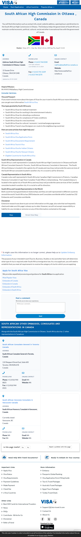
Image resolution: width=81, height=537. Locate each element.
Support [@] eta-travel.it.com (53, 507)
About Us (46, 515)
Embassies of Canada (10, 281)
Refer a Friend (8, 522)
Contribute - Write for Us (13, 515)
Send (40, 316)
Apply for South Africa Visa (15, 270)
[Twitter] (49, 519)
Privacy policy (43, 535)
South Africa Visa (31, 102)
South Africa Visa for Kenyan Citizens (19, 152)
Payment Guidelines (11, 481)
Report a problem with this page (59, 447)
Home (5, 7)
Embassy (45, 470)
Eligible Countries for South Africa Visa (20, 156)
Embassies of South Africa (12, 287)
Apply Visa (7, 470)
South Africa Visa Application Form (18, 137)
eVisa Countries (32, 7)
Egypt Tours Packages (50, 489)
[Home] (9, 2)
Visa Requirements (10, 478)
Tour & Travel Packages (51, 481)
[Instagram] (55, 519)
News (5, 508)
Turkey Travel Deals (49, 493)
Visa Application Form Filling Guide (55, 478)
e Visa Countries (9, 493)
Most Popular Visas (9, 278)
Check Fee (7, 489)
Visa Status (7, 474)
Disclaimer (7, 519)
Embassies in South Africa (12, 290)
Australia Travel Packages (52, 485)
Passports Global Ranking (52, 474)
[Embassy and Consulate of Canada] (47, 40)
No (28, 447)
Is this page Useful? (11, 447)
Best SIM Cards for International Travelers (19, 504)
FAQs (5, 511)
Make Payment (9, 485)
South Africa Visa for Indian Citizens (19, 148)
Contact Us (46, 511)
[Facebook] (42, 519)
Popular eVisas (47, 7)
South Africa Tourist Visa (14, 144)
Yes (23, 447)
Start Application (17, 7)
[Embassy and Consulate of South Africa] (34, 40)
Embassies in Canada (10, 284)
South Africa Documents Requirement (20, 141)
